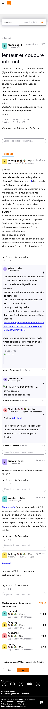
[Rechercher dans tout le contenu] (42, 22)
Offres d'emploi (7, 704)
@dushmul (17, 418)
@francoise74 (8, 507)
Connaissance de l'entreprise (13, 702)
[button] (6, 370)
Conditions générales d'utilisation (15, 694)
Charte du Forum (8, 691)
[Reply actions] (44, 272)
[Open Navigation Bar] (4, 3)
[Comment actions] (45, 165)
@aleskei (6, 563)
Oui (23, 670)
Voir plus (42, 603)
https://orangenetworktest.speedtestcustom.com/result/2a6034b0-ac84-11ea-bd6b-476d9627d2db (23, 326)
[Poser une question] (41, 702)
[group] (5, 121)
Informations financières (25, 699)
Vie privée (22, 704)
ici (31, 181)
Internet (7, 38)
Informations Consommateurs (13, 706)
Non (9, 670)
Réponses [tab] (8, 154)
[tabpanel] (24, 378)
